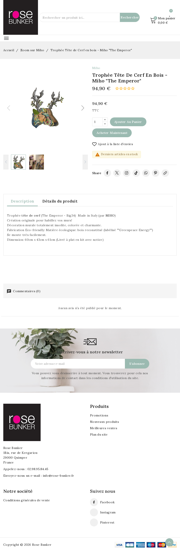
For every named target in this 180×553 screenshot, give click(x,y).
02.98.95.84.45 (38, 469)
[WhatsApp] (146, 173)
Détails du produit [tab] (59, 201)
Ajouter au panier (128, 122)
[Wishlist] (170, 14)
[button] (83, 108)
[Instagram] (126, 173)
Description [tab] (22, 201)
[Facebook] (107, 173)
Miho (96, 68)
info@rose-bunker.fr (58, 476)
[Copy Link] (165, 173)
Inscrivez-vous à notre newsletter (90, 351)
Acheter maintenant (112, 133)
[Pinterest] (155, 173)
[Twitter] (117, 173)
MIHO (110, 215)
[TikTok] (136, 173)
